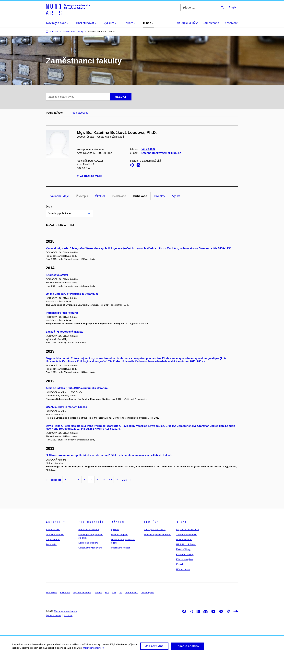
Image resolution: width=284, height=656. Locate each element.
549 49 (148, 149)
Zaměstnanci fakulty (186, 534)
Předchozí (55, 479)
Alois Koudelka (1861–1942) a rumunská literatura (77, 388)
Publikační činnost (120, 547)
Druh (49, 206)
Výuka (176, 196)
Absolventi (231, 23)
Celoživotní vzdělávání (90, 547)
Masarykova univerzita (65, 611)
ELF (107, 592)
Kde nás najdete (184, 559)
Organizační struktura (187, 529)
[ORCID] (139, 165)
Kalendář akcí (53, 529)
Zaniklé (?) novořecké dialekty (64, 331)
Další (124, 479)
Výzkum (117, 522)
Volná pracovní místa (155, 529)
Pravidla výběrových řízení (157, 534)
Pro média (51, 544)
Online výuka (147, 592)
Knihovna (65, 592)
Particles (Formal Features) (62, 312)
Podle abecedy (79, 112)
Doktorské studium (88, 542)
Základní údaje (59, 196)
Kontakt (180, 564)
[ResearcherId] (133, 165)
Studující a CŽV (187, 23)
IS (120, 592)
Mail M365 (51, 592)
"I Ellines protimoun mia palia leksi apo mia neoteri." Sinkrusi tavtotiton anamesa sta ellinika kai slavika (109, 455)
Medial (98, 592)
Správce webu (53, 615)
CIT (114, 592)
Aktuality (55, 522)
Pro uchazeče (91, 522)
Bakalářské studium (88, 529)
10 (110, 479)
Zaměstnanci (211, 23)
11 (116, 479)
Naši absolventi (184, 539)
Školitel (100, 196)
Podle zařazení (55, 112)
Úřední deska (183, 569)
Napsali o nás (53, 539)
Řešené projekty (119, 534)
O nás (181, 522)
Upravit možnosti (92, 647)
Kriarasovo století (57, 275)
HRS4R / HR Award (186, 544)
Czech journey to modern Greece (66, 407)
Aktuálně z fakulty (55, 534)
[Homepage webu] (68, 9)
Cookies (68, 615)
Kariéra (151, 522)
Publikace (140, 196)
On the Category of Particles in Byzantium (72, 293)
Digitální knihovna (82, 592)
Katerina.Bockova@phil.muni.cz (161, 153)
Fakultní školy (183, 549)
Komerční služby (184, 554)
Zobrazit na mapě (91, 175)
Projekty (159, 196)
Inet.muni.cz (131, 592)
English (233, 7)
